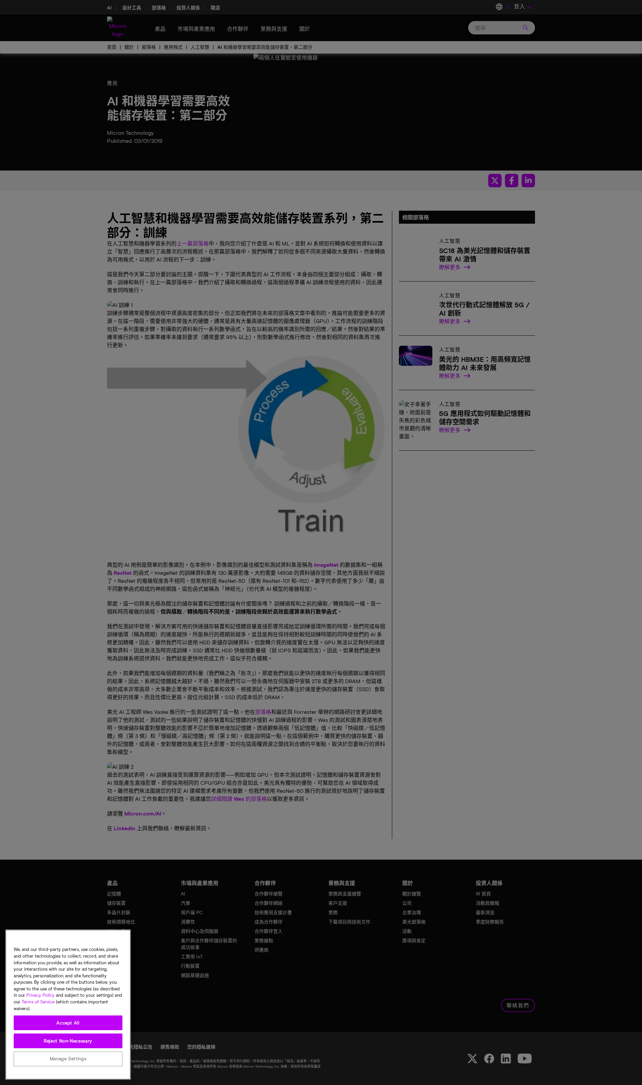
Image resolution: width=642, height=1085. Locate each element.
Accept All (68, 1022)
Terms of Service (38, 1002)
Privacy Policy (40, 995)
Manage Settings (68, 1059)
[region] (68, 1005)
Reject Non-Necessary (68, 1041)
